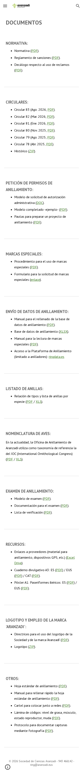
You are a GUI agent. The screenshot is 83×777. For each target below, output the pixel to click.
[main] (41, 22)
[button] (5, 6)
